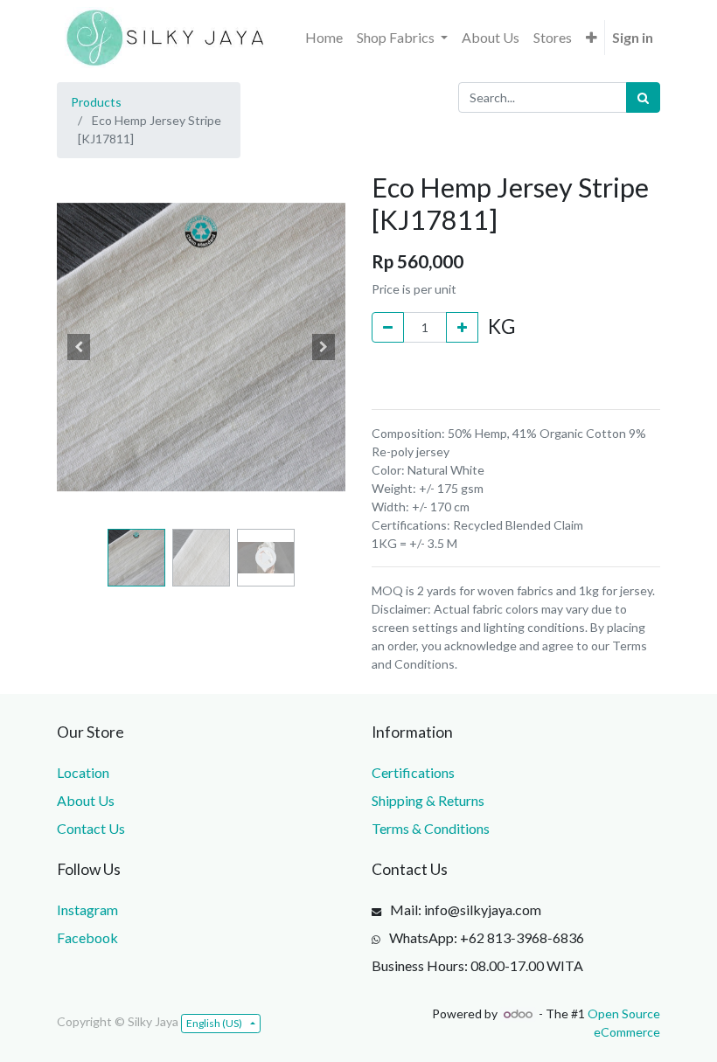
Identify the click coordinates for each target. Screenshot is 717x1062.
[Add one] (462, 327)
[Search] (643, 97)
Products (96, 101)
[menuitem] (324, 37)
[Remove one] (388, 327)
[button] (591, 37)
